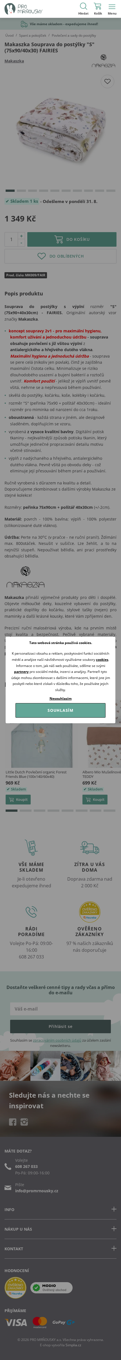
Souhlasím (60, 710)
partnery (21, 671)
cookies (102, 659)
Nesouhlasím (61, 698)
